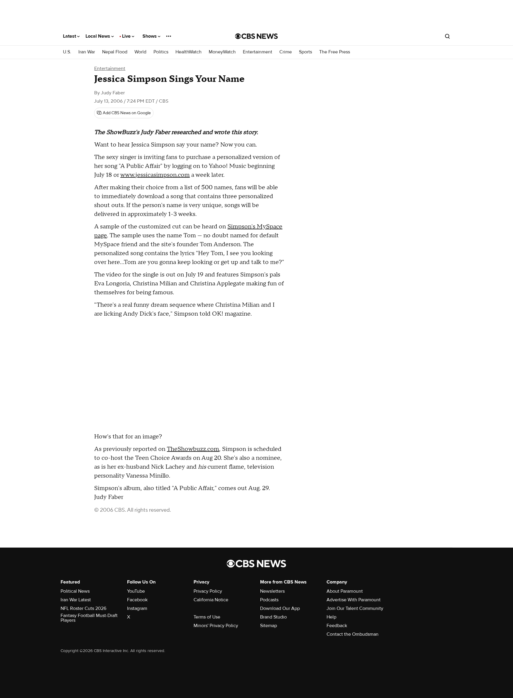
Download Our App (280, 608)
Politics (160, 52)
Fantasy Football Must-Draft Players (89, 618)
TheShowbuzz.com (193, 449)
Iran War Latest (76, 599)
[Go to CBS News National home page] (256, 36)
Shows (150, 36)
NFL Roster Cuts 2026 (83, 608)
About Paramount (345, 591)
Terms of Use (207, 617)
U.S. (67, 52)
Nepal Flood (114, 52)
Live (127, 36)
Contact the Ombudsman (353, 634)
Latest (70, 36)
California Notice (211, 599)
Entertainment (257, 52)
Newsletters (272, 591)
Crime (285, 52)
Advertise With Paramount (354, 599)
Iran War (86, 52)
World (140, 52)
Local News (98, 36)
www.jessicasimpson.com (155, 175)
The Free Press (334, 52)
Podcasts (269, 599)
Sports (305, 52)
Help (331, 617)
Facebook (137, 599)
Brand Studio (273, 617)
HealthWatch (188, 52)
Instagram (137, 608)
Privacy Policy (208, 591)
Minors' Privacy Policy (216, 625)
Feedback (337, 625)
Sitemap (268, 625)
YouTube (136, 591)
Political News (75, 591)
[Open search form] (447, 36)
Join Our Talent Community (355, 608)
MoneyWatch (222, 52)
